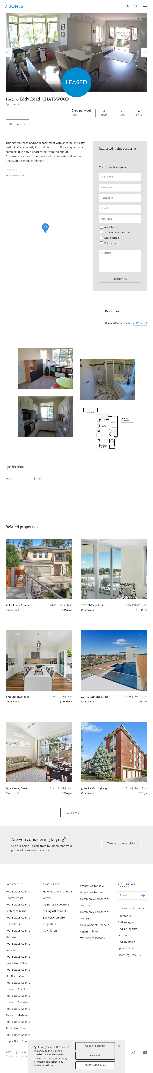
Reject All (95, 1055)
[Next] (145, 52)
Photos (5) (19, 124)
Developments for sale (94, 925)
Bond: (9, 479)
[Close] (119, 1046)
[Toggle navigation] (145, 7)
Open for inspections (56, 905)
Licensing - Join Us (129, 955)
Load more (73, 812)
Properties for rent (92, 892)
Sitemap (26, 1056)
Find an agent (126, 922)
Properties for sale (92, 886)
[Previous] (8, 52)
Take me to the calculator (121, 843)
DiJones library (89, 931)
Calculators (50, 931)
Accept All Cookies (95, 1065)
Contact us (125, 916)
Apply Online (126, 948)
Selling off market (54, 911)
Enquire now (120, 278)
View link (140, 323)
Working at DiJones (92, 938)
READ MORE (13, 176)
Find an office (126, 942)
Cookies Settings (95, 1046)
